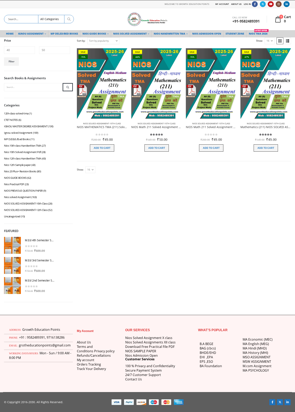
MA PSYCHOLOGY (256, 370)
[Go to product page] (12, 245)
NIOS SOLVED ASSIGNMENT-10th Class (102, 123)
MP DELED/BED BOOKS (64, 33)
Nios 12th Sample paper (17, 165)
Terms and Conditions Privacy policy (96, 348)
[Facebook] (255, 4)
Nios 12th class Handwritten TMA (22, 158)
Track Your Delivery (91, 369)
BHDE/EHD (208, 352)
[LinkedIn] (286, 4)
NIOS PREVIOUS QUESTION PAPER (23, 190)
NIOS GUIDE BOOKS (94, 33)
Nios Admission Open (141, 355)
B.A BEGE (206, 344)
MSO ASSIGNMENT (257, 357)
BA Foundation (211, 366)
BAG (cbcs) (208, 348)
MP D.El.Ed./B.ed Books (17, 139)
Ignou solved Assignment (18, 133)
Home (10, 33)
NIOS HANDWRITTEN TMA (169, 33)
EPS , (203, 361)
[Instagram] (279, 4)
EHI (203, 357)
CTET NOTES (11, 120)
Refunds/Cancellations (94, 355)
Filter (11, 61)
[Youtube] (271, 4)
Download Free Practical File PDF (150, 346)
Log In (247, 4)
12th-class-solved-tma (16, 113)
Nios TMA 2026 (258, 32)
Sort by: (81, 40)
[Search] (69, 19)
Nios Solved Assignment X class (148, 338)
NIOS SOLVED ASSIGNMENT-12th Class (26, 210)
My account (85, 360)
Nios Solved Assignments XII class (150, 342)
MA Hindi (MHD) (255, 348)
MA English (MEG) (256, 344)
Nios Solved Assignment (130, 33)
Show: (259, 40)
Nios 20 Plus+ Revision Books (20, 171)
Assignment (262, 366)
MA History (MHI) (255, 352)
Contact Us (133, 379)
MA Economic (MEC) (258, 339)
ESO (210, 361)
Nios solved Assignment (17, 197)
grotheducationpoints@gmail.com (45, 345)
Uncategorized (12, 216)
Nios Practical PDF (14, 184)
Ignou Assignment (31, 33)
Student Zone (235, 33)
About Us (236, 4)
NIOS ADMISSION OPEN (206, 33)
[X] (263, 4)
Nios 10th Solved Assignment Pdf (22, 152)
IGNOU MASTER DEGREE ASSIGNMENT (25, 126)
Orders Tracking (89, 364)
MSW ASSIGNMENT (257, 361)
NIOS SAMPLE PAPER (140, 351)
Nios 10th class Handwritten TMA (22, 145)
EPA (210, 357)
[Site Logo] (147, 19)
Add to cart (102, 148)
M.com (248, 366)
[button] (280, 40)
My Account (222, 4)
